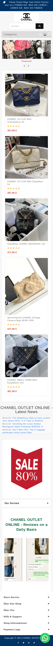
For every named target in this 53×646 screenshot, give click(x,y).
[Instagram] (29, 643)
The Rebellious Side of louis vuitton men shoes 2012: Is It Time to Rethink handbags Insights (26, 421)
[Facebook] (18, 643)
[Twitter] (23, 643)
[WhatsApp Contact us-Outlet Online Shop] (45, 638)
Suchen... (39, 26)
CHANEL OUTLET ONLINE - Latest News (26, 409)
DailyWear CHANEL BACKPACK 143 (26, 244)
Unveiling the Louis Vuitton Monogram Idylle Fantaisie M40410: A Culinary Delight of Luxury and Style (22, 426)
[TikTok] (34, 643)
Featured (26, 61)
